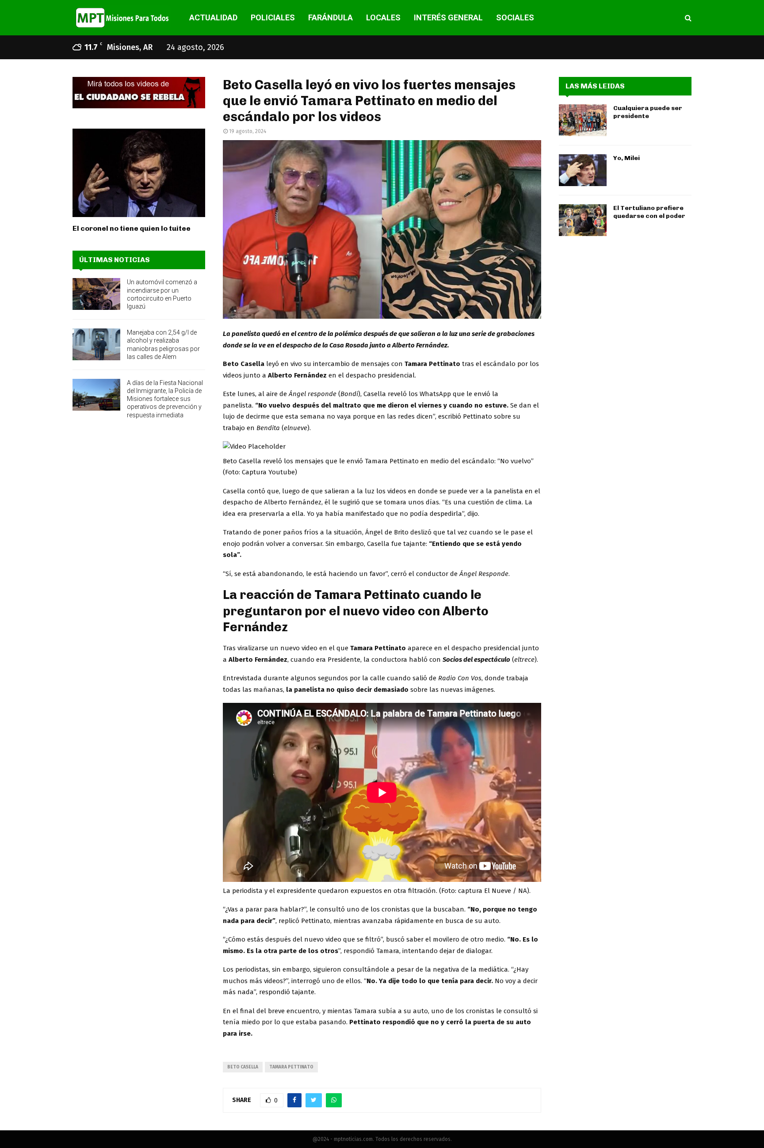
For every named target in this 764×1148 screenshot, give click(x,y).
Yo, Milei (626, 158)
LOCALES (383, 17)
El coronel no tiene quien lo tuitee (132, 228)
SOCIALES (515, 17)
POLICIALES (273, 17)
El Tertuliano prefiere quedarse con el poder (649, 212)
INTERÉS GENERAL (448, 17)
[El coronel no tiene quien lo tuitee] (139, 173)
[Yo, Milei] (583, 170)
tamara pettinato (291, 1067)
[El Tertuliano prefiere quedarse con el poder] (583, 220)
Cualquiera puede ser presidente (647, 112)
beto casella (242, 1067)
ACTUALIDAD (213, 17)
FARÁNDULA (330, 17)
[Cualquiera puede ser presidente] (583, 120)
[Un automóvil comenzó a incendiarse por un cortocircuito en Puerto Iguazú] (96, 294)
